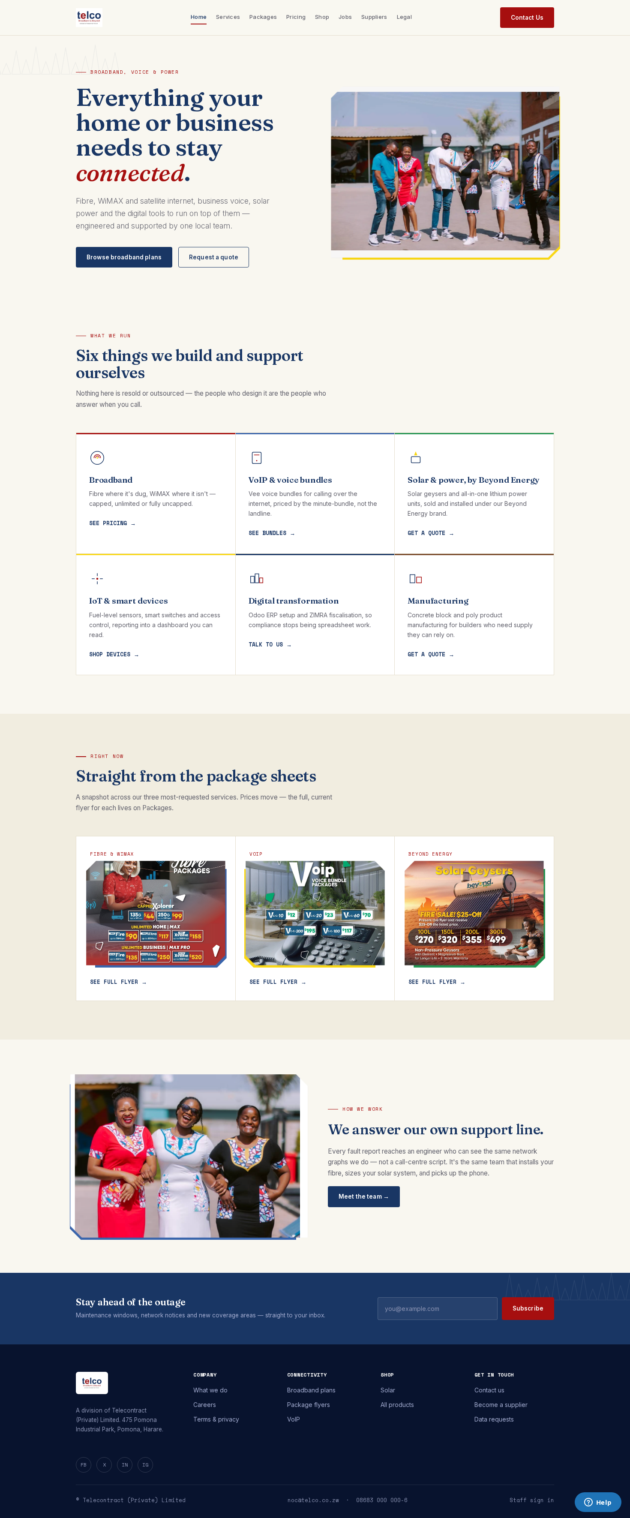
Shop (322, 16)
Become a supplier (501, 1404)
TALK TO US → (270, 644)
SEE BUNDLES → (272, 533)
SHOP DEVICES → (114, 654)
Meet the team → (364, 1196)
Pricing (296, 16)
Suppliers (374, 16)
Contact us (489, 1390)
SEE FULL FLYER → (118, 982)
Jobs (345, 16)
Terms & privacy (216, 1419)
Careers (204, 1404)
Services (228, 16)
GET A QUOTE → (431, 533)
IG (145, 1464)
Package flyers (308, 1404)
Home (199, 16)
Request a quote (213, 257)
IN (125, 1464)
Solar (388, 1390)
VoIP (293, 1419)
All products (397, 1404)
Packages (263, 16)
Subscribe (528, 1308)
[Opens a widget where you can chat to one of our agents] (597, 1503)
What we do (210, 1390)
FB (84, 1464)
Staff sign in (532, 1500)
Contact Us (527, 17)
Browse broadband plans (124, 257)
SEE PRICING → (112, 523)
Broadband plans (311, 1390)
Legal (404, 16)
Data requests (494, 1419)
